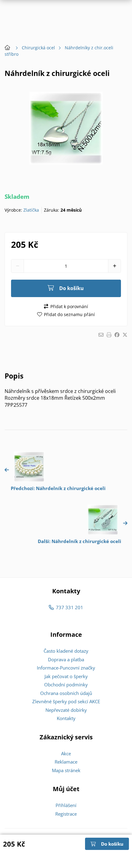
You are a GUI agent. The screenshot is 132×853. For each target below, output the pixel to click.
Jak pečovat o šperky (66, 676)
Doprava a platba (66, 659)
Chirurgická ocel (38, 48)
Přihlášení (66, 805)
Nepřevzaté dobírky (66, 710)
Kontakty (66, 718)
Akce (66, 753)
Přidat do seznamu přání (69, 314)
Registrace (66, 814)
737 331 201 (69, 607)
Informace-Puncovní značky (66, 668)
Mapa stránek (66, 770)
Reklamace (66, 762)
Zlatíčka (31, 210)
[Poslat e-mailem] (101, 334)
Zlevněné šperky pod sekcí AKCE (66, 701)
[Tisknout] (109, 334)
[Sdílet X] (124, 334)
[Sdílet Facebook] (117, 334)
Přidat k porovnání (69, 306)
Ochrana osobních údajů (66, 693)
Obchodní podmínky (66, 684)
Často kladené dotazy (66, 651)
